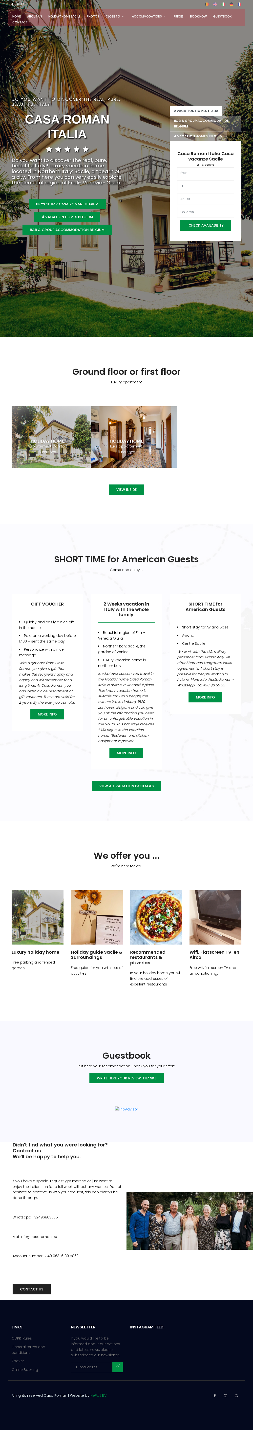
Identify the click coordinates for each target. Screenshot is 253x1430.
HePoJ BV (98, 1395)
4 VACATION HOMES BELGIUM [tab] (198, 136)
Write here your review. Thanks (126, 1078)
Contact (20, 22)
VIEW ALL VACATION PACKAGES (126, 786)
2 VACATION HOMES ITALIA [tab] (196, 110)
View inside (126, 489)
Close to (112, 16)
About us (34, 16)
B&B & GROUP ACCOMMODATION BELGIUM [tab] (202, 123)
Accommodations (147, 16)
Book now (198, 16)
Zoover (18, 1360)
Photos (93, 16)
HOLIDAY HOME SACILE (64, 16)
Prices (179, 16)
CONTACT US (31, 1289)
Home (16, 16)
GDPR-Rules (22, 1338)
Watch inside (47, 431)
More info (47, 714)
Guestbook (222, 16)
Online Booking (25, 1369)
